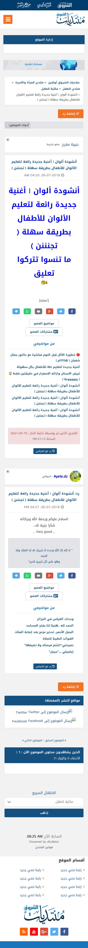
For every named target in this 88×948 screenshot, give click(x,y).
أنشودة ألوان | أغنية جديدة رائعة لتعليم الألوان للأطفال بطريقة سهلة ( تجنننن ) (46, 388)
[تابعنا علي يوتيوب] (34, 932)
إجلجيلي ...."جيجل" (61, 651)
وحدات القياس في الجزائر (55, 619)
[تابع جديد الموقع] (24, 932)
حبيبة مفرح (70, 144)
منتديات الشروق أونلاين (64, 82)
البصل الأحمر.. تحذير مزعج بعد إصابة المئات (44, 632)
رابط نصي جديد (71, 870)
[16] (44, 282)
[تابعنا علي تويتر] (54, 932)
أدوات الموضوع (19, 125)
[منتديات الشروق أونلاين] (70, 25)
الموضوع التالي (33, 740)
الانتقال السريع (44, 792)
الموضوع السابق (54, 740)
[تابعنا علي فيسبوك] (64, 932)
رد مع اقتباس (44, 451)
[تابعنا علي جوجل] (44, 932)
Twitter (21, 712)
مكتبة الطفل (49, 88)
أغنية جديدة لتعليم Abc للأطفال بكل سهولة (48, 367)
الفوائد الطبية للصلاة (58, 638)
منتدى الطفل (71, 88)
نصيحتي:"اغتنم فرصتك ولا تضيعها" (49, 645)
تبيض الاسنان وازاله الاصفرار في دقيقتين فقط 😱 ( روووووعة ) (44, 376)
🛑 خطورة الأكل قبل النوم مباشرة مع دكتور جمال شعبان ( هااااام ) (45, 357)
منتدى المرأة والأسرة (29, 82)
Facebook (19, 721)
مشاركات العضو (41, 332)
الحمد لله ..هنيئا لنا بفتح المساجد (50, 625)
